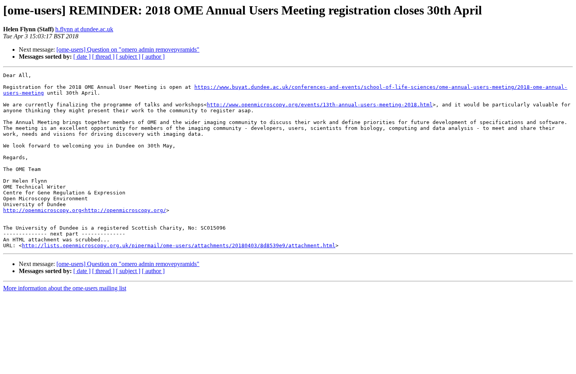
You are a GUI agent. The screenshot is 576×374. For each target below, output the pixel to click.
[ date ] (82, 56)
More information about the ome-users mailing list (64, 288)
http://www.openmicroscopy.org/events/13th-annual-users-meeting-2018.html (320, 105)
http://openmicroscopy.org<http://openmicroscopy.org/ (84, 210)
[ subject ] (128, 56)
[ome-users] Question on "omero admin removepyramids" (127, 49)
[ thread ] (103, 56)
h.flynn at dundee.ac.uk (84, 29)
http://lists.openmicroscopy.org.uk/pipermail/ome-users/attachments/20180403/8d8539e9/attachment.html (178, 245)
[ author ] (153, 56)
